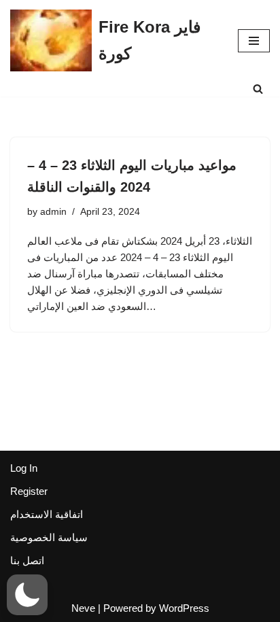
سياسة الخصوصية (49, 537)
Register (29, 491)
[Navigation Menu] (254, 40)
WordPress (184, 608)
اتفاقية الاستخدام (46, 514)
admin (53, 212)
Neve (83, 608)
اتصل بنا (27, 560)
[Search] (258, 89)
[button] (27, 594)
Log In (23, 468)
